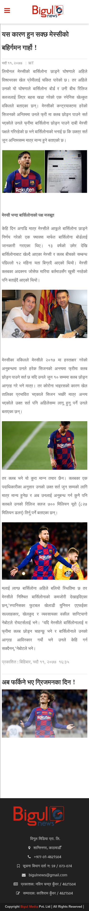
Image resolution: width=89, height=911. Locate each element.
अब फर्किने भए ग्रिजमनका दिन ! (39, 682)
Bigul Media (29, 907)
